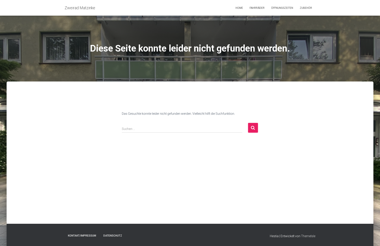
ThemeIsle (308, 236)
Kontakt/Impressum (82, 235)
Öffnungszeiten (282, 7)
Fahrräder (257, 7)
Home (239, 7)
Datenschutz (112, 235)
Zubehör (306, 7)
